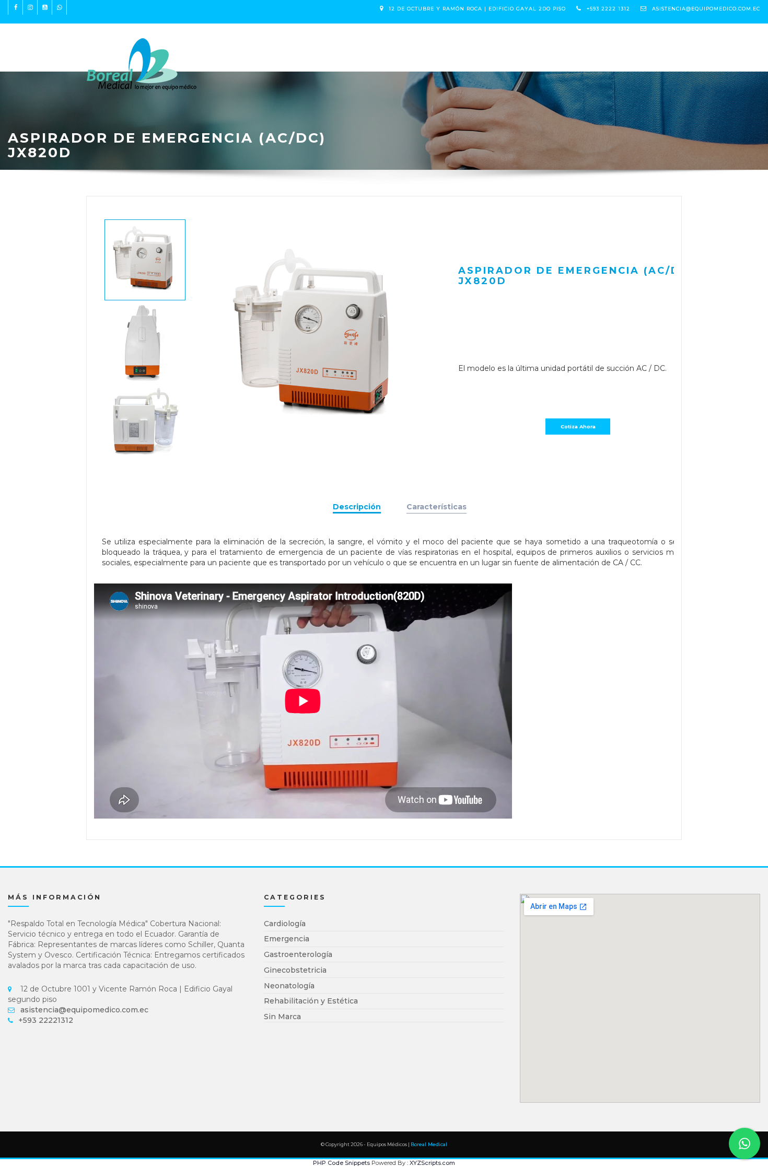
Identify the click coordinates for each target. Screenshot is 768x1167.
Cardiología (285, 923)
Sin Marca (282, 1016)
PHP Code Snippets (341, 1162)
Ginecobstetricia (295, 970)
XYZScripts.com (432, 1162)
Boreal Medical (429, 1144)
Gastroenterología (298, 954)
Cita (341, 42)
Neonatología (289, 985)
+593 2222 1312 (608, 8)
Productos (242, 42)
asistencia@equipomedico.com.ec (706, 8)
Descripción (357, 506)
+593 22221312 (45, 1020)
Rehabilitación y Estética (311, 1001)
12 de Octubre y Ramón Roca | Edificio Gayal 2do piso (477, 8)
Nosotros (300, 42)
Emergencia (286, 938)
